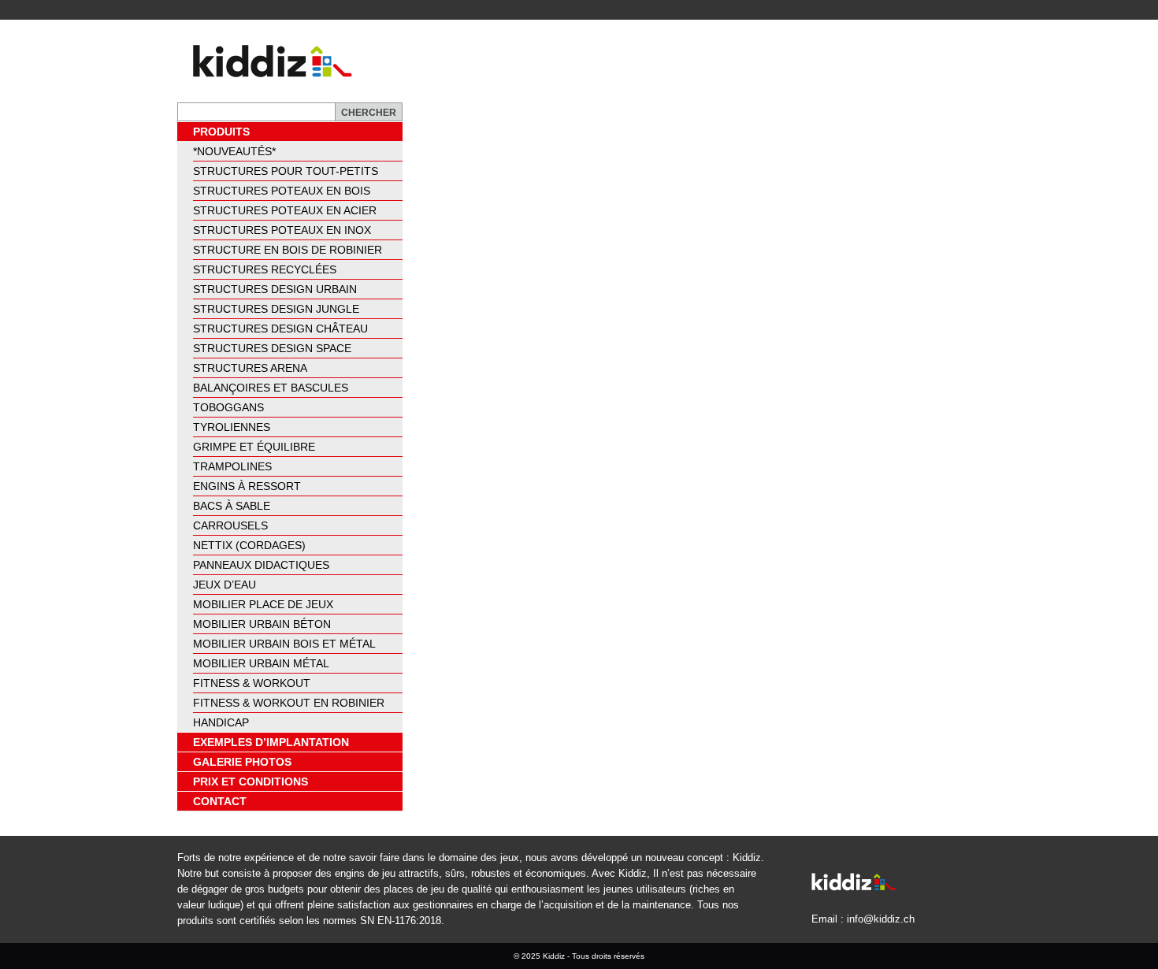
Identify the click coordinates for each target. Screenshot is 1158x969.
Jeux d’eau (224, 584)
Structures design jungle (276, 309)
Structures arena (250, 368)
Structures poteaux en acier (285, 210)
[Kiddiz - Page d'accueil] (266, 61)
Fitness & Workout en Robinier (288, 702)
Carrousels (230, 525)
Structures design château (280, 328)
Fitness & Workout (251, 683)
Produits (221, 131)
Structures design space (272, 348)
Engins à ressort (247, 486)
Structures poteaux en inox (282, 230)
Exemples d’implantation (271, 742)
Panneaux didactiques (261, 565)
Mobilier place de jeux (263, 604)
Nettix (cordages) (249, 545)
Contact (220, 801)
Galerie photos (242, 762)
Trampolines (232, 466)
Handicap (221, 722)
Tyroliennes (231, 427)
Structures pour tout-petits (285, 171)
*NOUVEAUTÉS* (234, 151)
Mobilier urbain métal (261, 663)
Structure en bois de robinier (287, 249)
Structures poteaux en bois (281, 190)
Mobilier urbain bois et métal (284, 643)
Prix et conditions (250, 781)
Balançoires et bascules (270, 387)
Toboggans (228, 407)
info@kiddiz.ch (881, 919)
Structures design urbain (275, 289)
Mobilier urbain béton (262, 624)
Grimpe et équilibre (254, 446)
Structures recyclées (264, 269)
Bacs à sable (231, 505)
